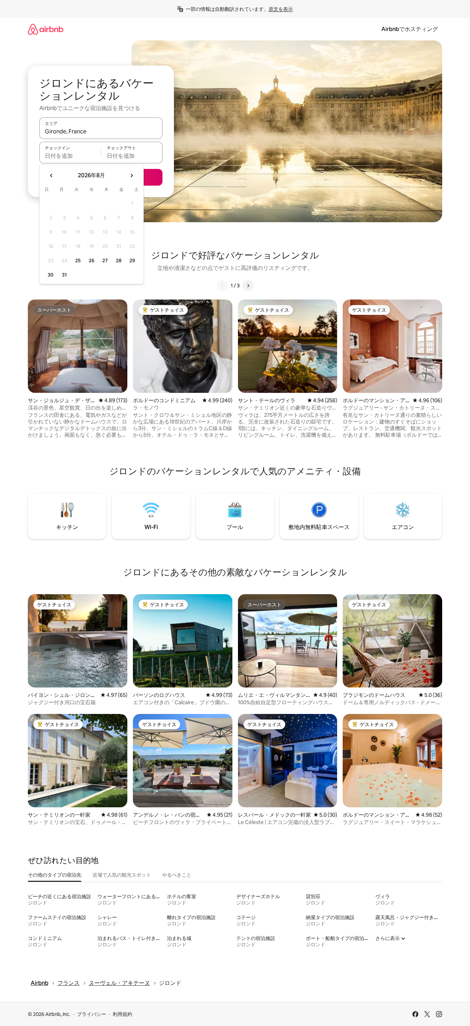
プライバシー (91, 1014)
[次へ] (248, 285)
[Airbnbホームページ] (45, 29)
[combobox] (101, 131)
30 (51, 275)
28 (118, 260)
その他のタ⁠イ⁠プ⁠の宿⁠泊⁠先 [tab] (54, 875)
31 (64, 275)
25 (78, 260)
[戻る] (222, 285)
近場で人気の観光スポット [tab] (122, 875)
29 (132, 260)
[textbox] (70, 155)
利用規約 (122, 1014)
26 (91, 260)
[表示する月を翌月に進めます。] (131, 175)
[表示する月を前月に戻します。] (51, 175)
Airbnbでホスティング (409, 29)
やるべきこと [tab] (176, 875)
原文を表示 (281, 9)
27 (105, 260)
